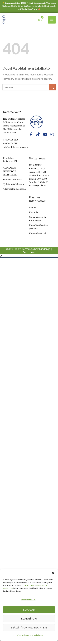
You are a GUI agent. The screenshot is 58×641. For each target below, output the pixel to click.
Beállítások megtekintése (29, 627)
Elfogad (29, 609)
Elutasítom (29, 618)
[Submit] (52, 87)
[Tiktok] (38, 134)
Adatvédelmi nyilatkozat (32, 635)
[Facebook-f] (31, 134)
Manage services (28, 599)
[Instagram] (52, 134)
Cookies (17, 635)
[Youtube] (45, 134)
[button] (53, 573)
